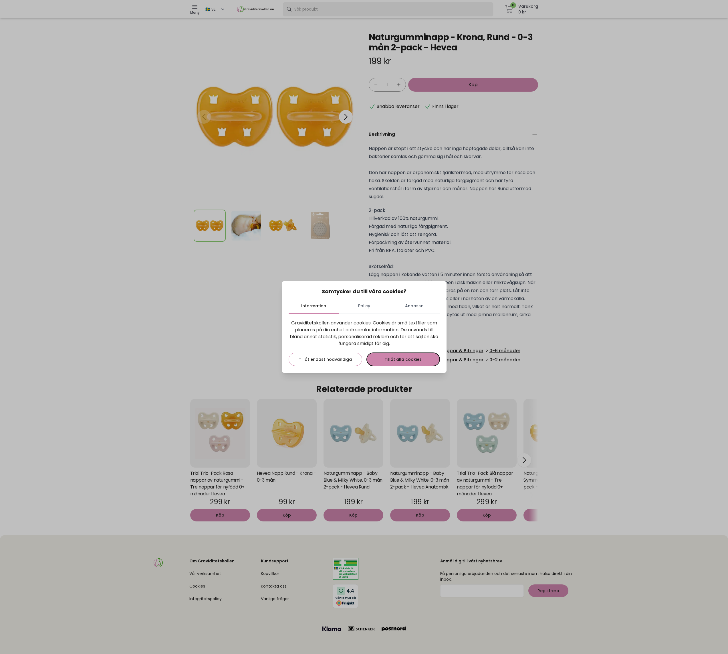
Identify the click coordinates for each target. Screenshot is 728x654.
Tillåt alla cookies (403, 359)
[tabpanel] (364, 343)
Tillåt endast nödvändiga (325, 359)
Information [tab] (313, 306)
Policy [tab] (364, 306)
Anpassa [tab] (414, 306)
